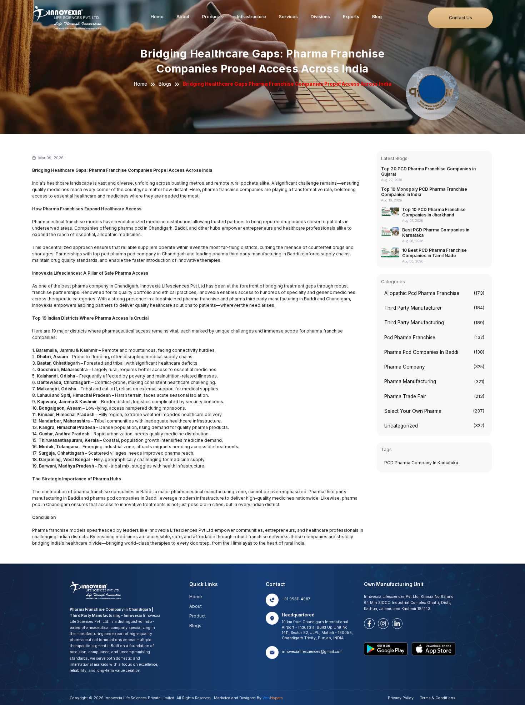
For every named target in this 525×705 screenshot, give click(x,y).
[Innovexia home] (68, 17)
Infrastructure (251, 16)
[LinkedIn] (397, 623)
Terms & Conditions (437, 698)
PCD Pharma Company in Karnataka (421, 462)
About (182, 16)
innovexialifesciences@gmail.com (312, 651)
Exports (351, 16)
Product (210, 16)
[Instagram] (383, 623)
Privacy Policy (401, 698)
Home (157, 16)
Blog (377, 16)
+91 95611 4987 (296, 599)
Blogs (165, 84)
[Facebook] (369, 623)
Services (288, 16)
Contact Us (460, 17)
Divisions (320, 16)
